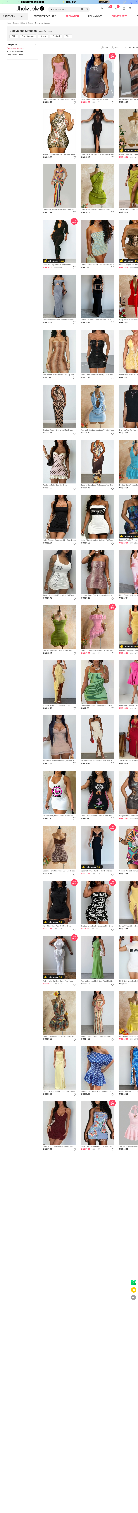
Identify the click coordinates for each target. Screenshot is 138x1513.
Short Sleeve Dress (15, 51)
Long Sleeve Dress (15, 55)
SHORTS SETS (119, 16)
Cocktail (56, 36)
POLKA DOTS (95, 16)
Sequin (43, 36)
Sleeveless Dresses (15, 48)
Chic (14, 36)
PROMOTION (72, 16)
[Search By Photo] (82, 9)
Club (68, 36)
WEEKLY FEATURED (45, 16)
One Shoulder (28, 36)
